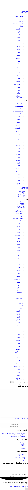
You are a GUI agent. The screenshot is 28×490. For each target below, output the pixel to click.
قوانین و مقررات (21, 196)
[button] (14, 100)
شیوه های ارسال (21, 195)
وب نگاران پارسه (14, 486)
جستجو (12, 382)
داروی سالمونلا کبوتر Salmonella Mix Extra (20, 418)
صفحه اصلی (22, 191)
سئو (19, 486)
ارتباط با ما (22, 192)
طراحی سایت (24, 486)
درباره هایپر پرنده (21, 193)
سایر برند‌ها (19, 97)
